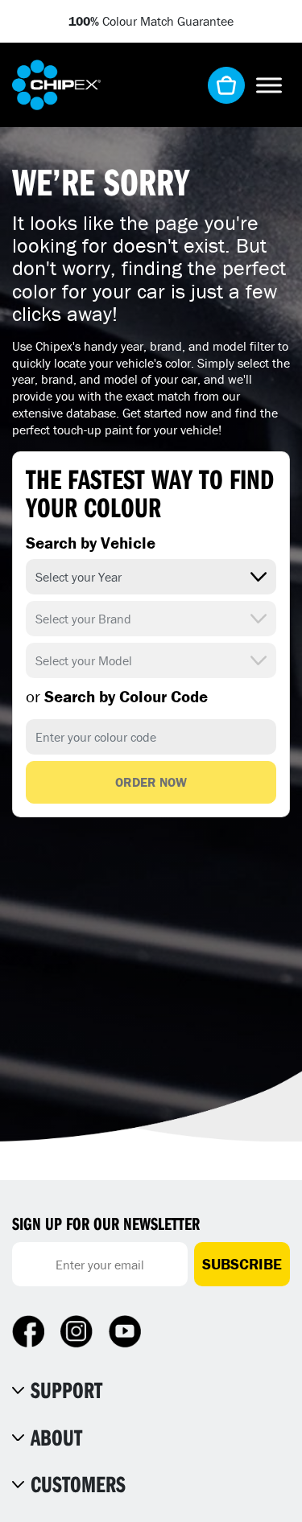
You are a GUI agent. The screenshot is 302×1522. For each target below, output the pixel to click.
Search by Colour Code (117, 696)
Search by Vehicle (90, 543)
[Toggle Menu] (269, 85)
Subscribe (242, 1263)
